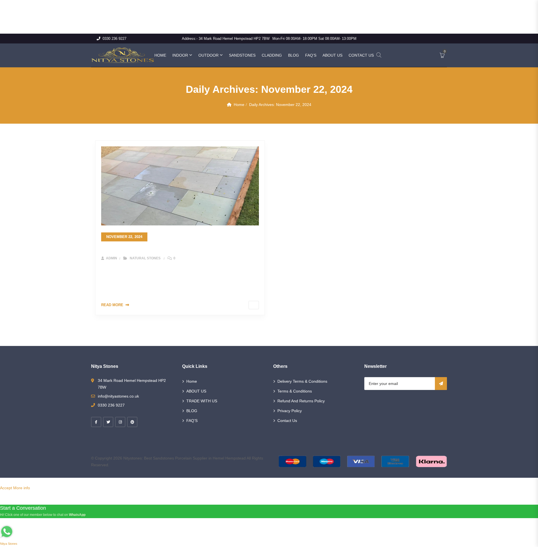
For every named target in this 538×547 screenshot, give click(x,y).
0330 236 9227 (114, 38)
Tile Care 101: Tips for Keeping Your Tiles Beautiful (169, 249)
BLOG (191, 410)
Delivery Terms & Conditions (302, 381)
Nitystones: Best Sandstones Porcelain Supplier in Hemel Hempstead (184, 458)
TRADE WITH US (201, 401)
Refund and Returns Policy (301, 401)
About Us (332, 55)
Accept (6, 488)
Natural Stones (145, 258)
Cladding (272, 55)
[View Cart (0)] (442, 56)
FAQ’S (192, 420)
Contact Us (361, 55)
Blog (293, 55)
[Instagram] (120, 422)
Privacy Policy (289, 410)
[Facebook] (96, 422)
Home (160, 55)
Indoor (180, 55)
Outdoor (208, 55)
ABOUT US (196, 391)
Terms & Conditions (294, 391)
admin (111, 258)
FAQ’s (310, 55)
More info (21, 488)
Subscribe (441, 383)
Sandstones (242, 55)
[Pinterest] (132, 422)
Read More (112, 305)
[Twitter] (108, 422)
